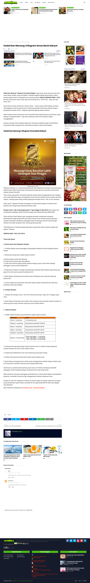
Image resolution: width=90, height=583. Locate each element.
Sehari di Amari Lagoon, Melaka (39, 566)
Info (8, 42)
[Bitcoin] (70, 50)
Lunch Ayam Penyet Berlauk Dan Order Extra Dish (78, 235)
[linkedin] (85, 540)
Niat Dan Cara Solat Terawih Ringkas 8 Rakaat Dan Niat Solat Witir (78, 256)
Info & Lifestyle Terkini (8, 556)
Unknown (10, 480)
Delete (13, 477)
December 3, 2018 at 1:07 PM (13, 482)
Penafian (84, 580)
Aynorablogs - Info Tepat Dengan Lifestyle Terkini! (22, 580)
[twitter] (71, 209)
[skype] (84, 209)
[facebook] (66, 209)
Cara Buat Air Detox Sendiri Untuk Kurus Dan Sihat (77, 276)
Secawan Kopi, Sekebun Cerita (39, 556)
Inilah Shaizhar (35, 572)
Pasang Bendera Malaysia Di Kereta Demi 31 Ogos (74, 562)
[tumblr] (66, 212)
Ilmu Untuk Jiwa (20, 555)
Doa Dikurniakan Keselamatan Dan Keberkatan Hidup (22, 10)
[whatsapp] (80, 212)
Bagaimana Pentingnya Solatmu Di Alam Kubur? (77, 248)
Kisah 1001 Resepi (21, 556)
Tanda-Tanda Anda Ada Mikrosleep (50, 455)
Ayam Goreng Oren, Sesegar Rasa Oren (48, 10)
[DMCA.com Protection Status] (18, 543)
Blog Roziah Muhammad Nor (38, 560)
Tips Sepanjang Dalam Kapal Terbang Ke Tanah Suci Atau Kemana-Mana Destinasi (12, 456)
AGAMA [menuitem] (44, 2)
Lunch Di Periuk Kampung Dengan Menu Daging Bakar (78, 270)
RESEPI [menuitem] (26, 2)
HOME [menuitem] (21, 2)
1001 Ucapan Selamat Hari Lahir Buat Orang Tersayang (78, 221)
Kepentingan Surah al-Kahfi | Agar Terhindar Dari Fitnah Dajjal (78, 284)
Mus (9, 471)
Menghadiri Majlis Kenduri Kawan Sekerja (41, 570)
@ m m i (34, 564)
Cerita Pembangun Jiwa (8, 555)
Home (6, 42)
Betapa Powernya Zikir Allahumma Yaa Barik (76, 263)
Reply (9, 477)
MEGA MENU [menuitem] (51, 2)
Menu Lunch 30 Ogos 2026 (38, 561)
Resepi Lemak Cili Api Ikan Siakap (77, 241)
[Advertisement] (45, 28)
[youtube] (80, 209)
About (80, 580)
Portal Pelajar (6, 558)
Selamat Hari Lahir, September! (77, 9)
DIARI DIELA (35, 568)
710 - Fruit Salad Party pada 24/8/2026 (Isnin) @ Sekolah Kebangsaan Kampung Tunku (45, 574)
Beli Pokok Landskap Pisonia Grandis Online (78, 228)
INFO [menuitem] (31, 2)
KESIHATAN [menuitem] (37, 2)
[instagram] (75, 209)
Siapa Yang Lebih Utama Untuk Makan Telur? (32, 455)
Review (9, 414)
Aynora (6, 49)
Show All (34, 576)
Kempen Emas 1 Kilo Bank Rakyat (34, 388)
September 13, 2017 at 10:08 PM (14, 472)
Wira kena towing (36, 557)
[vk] (75, 212)
